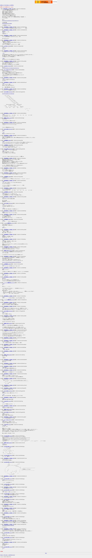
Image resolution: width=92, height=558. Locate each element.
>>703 (3, 402)
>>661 (3, 197)
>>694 (5, 367)
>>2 (9, 25)
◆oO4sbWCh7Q (8, 69)
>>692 (3, 367)
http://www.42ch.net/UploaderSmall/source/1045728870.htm (11, 262)
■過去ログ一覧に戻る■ (4, 5)
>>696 (3, 374)
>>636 (3, 32)
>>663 (3, 240)
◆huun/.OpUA (9, 223)
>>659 (3, 181)
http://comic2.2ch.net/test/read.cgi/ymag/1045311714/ (10, 20)
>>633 (3, 30)
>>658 (3, 220)
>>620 (3, 58)
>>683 (3, 307)
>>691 (3, 352)
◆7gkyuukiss (7, 401)
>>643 (3, 78)
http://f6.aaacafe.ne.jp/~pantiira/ (7, 23)
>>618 (3, 53)
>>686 (3, 420)
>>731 (3, 533)
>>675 (3, 268)
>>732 (3, 538)
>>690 (3, 348)
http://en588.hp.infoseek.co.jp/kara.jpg (8, 525)
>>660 (3, 204)
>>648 (3, 114)
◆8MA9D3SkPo (8, 91)
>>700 (3, 394)
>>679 (3, 324)
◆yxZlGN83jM (7, 46)
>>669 (3, 235)
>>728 (3, 510)
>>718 (3, 479)
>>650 (3, 132)
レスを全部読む (11, 5)
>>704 (3, 406)
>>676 (3, 274)
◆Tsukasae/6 (8, 446)
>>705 (3, 413)
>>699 (3, 398)
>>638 (3, 83)
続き (46, 553)
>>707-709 (4, 425)
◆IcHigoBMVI (8, 250)
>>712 (3, 443)
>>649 (3, 130)
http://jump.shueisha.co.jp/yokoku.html (8, 93)
